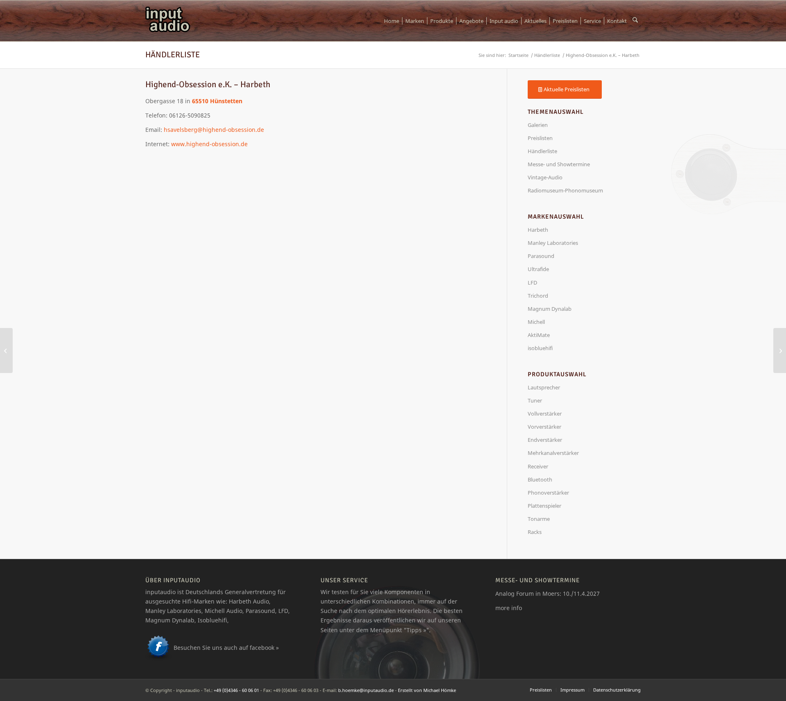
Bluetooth (540, 479)
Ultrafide (538, 269)
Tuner (535, 400)
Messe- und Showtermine (559, 164)
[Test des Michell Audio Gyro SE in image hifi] (6, 350)
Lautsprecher (544, 387)
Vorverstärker (544, 426)
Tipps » (416, 630)
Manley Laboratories (553, 242)
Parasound (541, 256)
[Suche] (635, 20)
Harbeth (538, 229)
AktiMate (539, 335)
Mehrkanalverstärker (553, 453)
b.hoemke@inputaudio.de (366, 690)
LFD (532, 282)
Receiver (538, 466)
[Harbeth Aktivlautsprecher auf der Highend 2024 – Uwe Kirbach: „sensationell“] (779, 350)
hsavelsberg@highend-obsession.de (214, 129)
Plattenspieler (544, 505)
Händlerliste (172, 55)
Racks (535, 532)
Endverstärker (545, 439)
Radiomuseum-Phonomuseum (565, 190)
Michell (536, 322)
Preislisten (540, 138)
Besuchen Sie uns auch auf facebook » (226, 647)
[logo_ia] (167, 20)
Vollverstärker (545, 413)
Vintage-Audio (545, 177)
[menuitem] (391, 20)
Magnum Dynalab (549, 308)
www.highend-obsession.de (209, 144)
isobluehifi (540, 348)
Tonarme (539, 518)
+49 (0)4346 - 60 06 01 (236, 690)
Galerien (538, 125)
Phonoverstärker (548, 492)
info (516, 608)
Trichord (538, 295)
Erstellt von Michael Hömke (427, 690)
